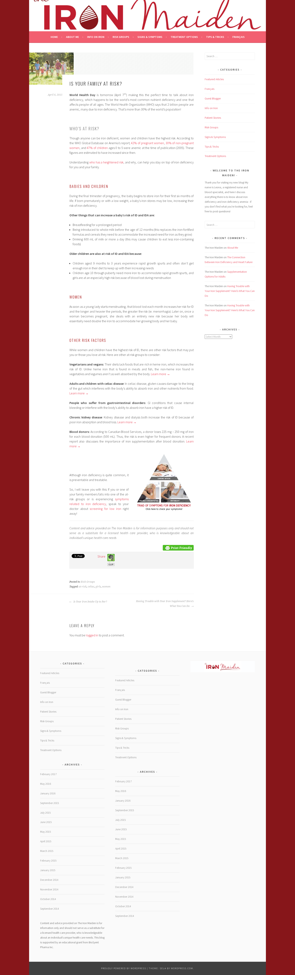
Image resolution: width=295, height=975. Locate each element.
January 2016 (47, 793)
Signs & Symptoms (149, 37)
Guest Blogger (213, 98)
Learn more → (160, 374)
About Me (72, 37)
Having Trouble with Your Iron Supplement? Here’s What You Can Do (165, 603)
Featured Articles (214, 79)
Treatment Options (184, 37)
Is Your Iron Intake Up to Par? (90, 601)
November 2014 (49, 889)
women (106, 586)
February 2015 (48, 860)
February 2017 (48, 774)
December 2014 (49, 880)
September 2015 (49, 803)
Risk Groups (121, 37)
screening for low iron (105, 509)
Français (238, 37)
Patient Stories (213, 117)
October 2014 (48, 899)
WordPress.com (182, 968)
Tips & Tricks (215, 37)
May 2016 (45, 784)
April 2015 (45, 841)
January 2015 (47, 870)
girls (98, 586)
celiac (91, 586)
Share (101, 556)
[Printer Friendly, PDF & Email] (178, 547)
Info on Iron (95, 37)
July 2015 (45, 812)
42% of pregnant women (147, 143)
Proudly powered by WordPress (123, 968)
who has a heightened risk (106, 162)
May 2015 (45, 831)
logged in (92, 635)
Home (54, 37)
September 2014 (49, 908)
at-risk (82, 586)
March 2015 (46, 851)
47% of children (97, 148)
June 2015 (46, 822)
